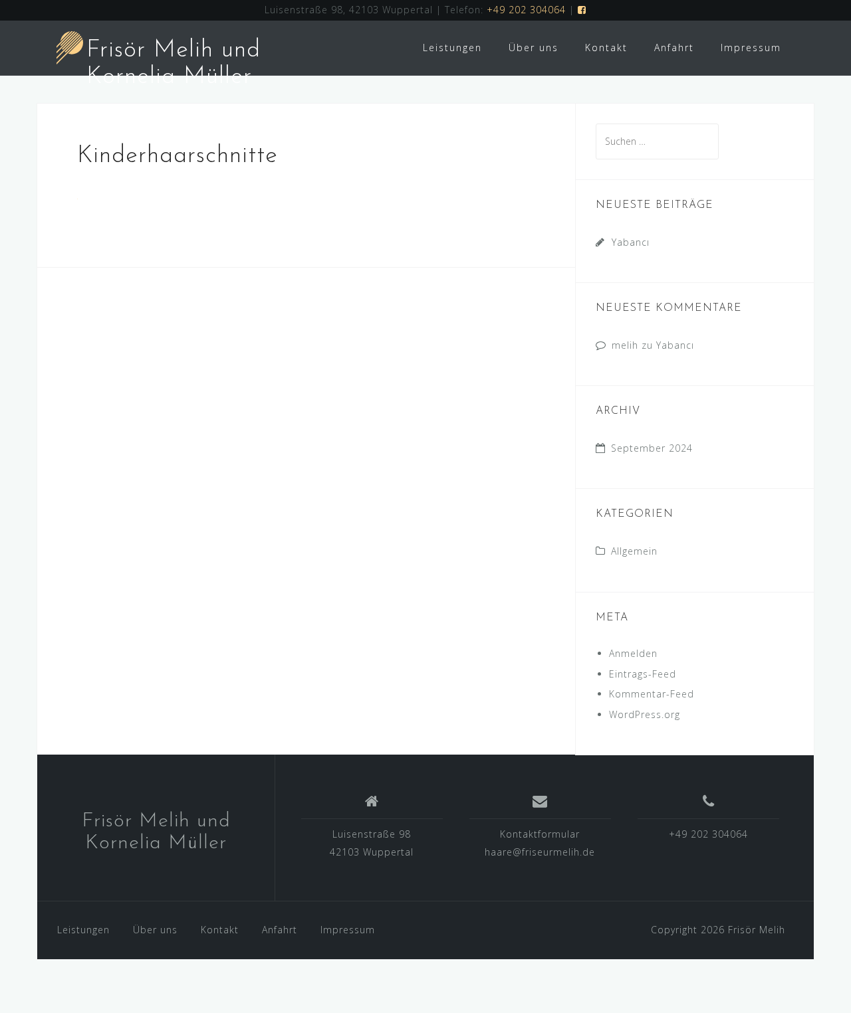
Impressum (751, 47)
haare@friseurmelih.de (540, 852)
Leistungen (452, 47)
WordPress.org (644, 714)
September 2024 (652, 448)
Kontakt (606, 47)
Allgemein (634, 551)
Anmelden (633, 653)
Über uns (533, 47)
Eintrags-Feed (642, 674)
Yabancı (631, 242)
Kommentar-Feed (651, 694)
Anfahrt (674, 47)
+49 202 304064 (526, 9)
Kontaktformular (540, 834)
